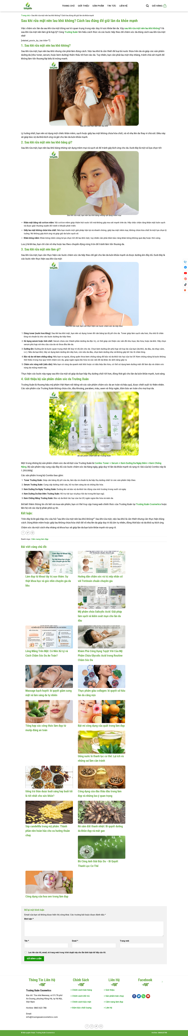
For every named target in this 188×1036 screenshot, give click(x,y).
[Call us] (143, 996)
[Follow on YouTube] (148, 996)
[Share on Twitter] (28, 533)
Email (75, 941)
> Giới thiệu (109, 990)
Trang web (124, 941)
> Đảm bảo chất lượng (81, 1007)
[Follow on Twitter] (139, 996)
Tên (26, 941)
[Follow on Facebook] (134, 996)
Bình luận (29, 919)
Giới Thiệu (83, 5)
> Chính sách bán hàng (81, 990)
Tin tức (111, 5)
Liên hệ (123, 5)
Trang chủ (68, 5)
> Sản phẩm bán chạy (114, 996)
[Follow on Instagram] (92, 1026)
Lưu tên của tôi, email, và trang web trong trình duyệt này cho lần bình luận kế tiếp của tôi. (67, 952)
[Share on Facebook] (23, 533)
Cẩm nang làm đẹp (39, 539)
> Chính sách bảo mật (81, 1002)
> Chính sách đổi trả (80, 996)
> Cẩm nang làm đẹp (113, 1002)
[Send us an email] (101, 1026)
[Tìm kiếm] (147, 6)
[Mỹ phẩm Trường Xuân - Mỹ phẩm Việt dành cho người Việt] (39, 5)
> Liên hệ (108, 1007)
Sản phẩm (98, 5)
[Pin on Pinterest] (32, 533)
